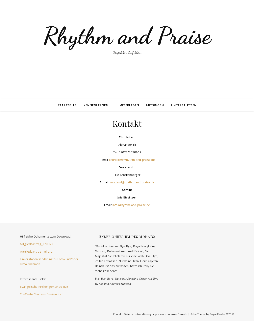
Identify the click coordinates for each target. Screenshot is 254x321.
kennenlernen (96, 105)
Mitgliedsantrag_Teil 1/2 (36, 244)
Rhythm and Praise (127, 36)
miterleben (129, 105)
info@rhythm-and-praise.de (131, 205)
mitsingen (155, 105)
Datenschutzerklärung (137, 314)
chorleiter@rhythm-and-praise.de (132, 160)
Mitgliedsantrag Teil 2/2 (36, 251)
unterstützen (184, 105)
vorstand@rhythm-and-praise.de (132, 182)
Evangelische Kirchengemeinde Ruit (44, 286)
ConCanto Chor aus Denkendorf (41, 294)
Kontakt (117, 314)
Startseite (67, 105)
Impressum (159, 314)
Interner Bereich (177, 314)
